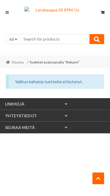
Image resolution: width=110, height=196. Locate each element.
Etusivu (18, 62)
